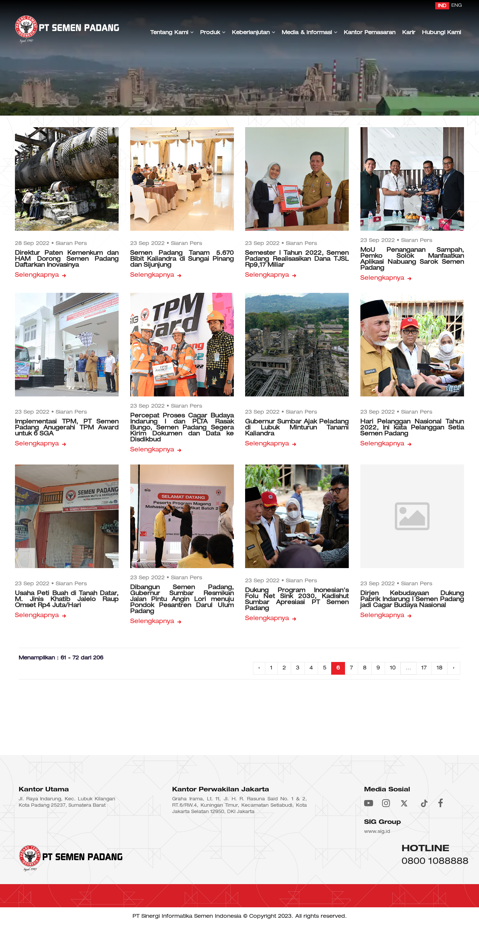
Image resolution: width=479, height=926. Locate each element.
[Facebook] (440, 804)
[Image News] (67, 179)
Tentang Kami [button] (170, 32)
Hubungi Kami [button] (441, 32)
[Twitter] (404, 804)
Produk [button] (211, 32)
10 (393, 668)
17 (424, 668)
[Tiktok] (423, 804)
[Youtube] (368, 804)
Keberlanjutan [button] (252, 32)
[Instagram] (386, 804)
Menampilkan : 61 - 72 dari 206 (61, 658)
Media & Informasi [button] (308, 32)
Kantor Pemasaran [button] (370, 32)
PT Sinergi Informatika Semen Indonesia (186, 916)
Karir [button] (408, 32)
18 (439, 668)
